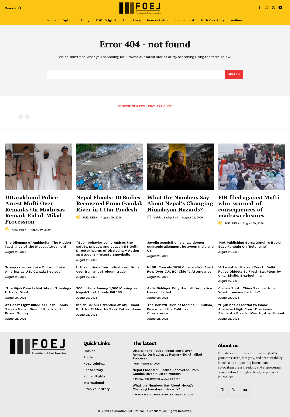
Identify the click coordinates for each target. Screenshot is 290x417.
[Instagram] (266, 7)
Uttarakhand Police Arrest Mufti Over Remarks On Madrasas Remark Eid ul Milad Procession (35, 209)
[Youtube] (280, 7)
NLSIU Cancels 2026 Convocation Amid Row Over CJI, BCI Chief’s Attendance (180, 269)
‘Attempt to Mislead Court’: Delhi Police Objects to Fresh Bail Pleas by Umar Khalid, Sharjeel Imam (249, 271)
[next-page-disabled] (27, 116)
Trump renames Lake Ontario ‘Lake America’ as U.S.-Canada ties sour (35, 269)
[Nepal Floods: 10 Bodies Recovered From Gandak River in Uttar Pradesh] (109, 167)
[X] (273, 7)
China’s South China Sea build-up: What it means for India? (247, 290)
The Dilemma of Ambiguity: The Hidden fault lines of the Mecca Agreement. (38, 244)
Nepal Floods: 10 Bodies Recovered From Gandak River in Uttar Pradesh (109, 203)
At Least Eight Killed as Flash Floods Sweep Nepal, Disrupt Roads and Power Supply (36, 309)
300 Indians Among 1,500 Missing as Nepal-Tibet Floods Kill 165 (106, 290)
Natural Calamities (146, 379)
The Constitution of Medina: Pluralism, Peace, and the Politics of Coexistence (180, 309)
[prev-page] (20, 116)
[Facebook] (259, 7)
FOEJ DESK (18, 229)
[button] (14, 8)
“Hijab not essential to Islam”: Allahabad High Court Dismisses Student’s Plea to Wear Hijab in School (251, 309)
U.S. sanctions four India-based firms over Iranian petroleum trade (107, 269)
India (136, 363)
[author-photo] (8, 229)
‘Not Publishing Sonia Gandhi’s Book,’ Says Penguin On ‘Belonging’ (249, 244)
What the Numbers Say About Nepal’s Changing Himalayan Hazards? (180, 203)
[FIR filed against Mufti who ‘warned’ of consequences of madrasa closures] (251, 167)
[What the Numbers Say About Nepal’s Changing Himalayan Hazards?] (180, 167)
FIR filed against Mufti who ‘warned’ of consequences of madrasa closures (248, 206)
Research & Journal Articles (153, 394)
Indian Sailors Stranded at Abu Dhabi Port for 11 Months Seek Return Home (108, 307)
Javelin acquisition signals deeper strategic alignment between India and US (180, 246)
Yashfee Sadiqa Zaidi (166, 217)
